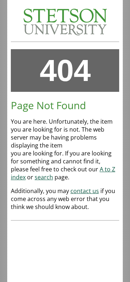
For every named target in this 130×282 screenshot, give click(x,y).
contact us (84, 191)
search (44, 177)
